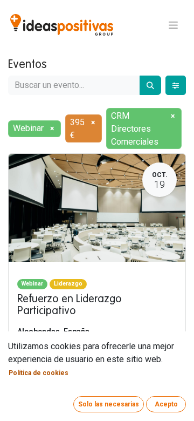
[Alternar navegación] (173, 25)
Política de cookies (38, 373)
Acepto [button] (166, 404)
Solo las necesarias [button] (108, 404)
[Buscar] (150, 85)
